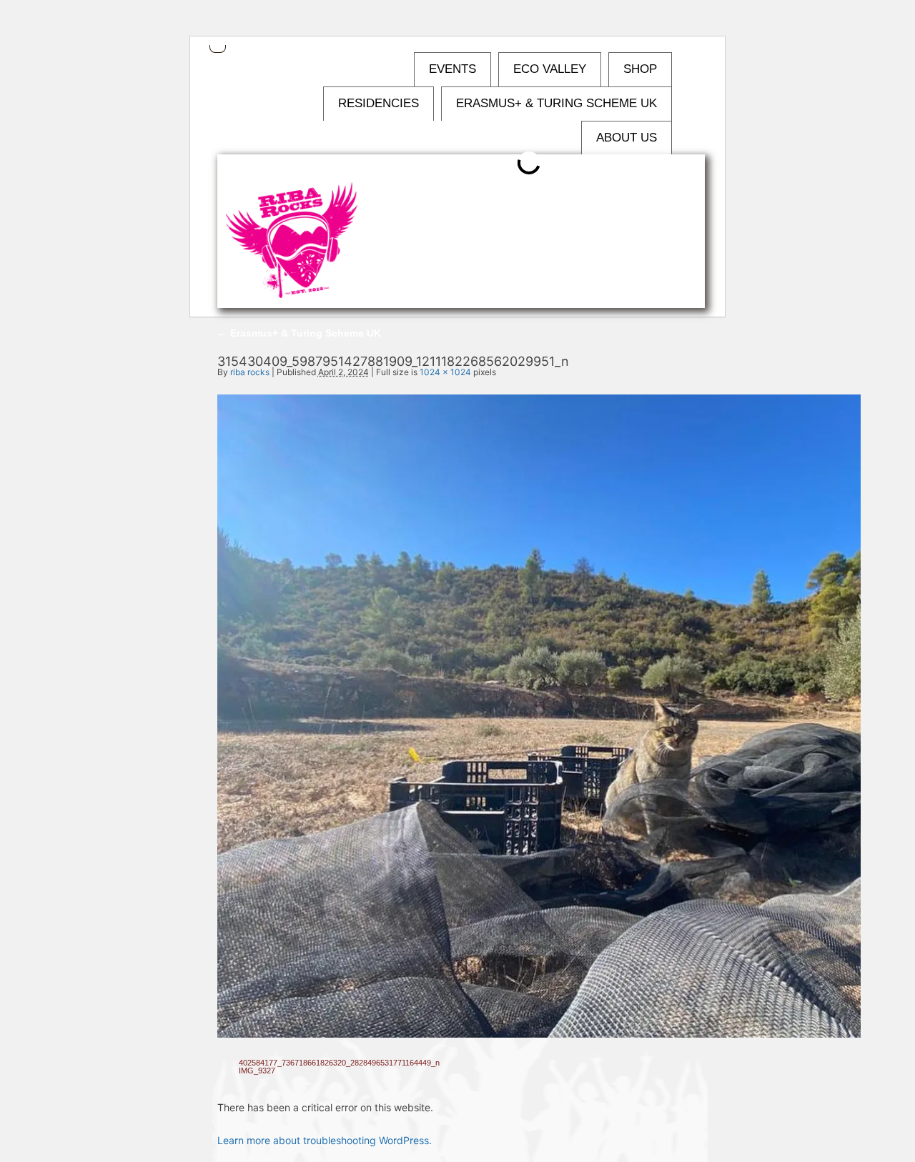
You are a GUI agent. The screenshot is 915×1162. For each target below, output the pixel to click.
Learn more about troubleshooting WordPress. (324, 1140)
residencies (378, 103)
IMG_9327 (257, 1070)
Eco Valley (549, 69)
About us (626, 137)
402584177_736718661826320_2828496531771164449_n (339, 1062)
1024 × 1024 (445, 372)
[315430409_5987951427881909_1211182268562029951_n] (539, 1034)
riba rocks (249, 372)
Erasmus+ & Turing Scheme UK (556, 103)
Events (452, 69)
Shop (640, 69)
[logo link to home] (291, 240)
